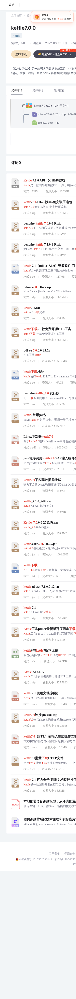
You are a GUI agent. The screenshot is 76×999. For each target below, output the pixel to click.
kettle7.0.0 (23, 28)
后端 (29, 15)
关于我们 (54, 853)
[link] (16, 15)
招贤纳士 (69, 853)
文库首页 (16, 15)
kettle (16, 35)
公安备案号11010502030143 (35, 859)
